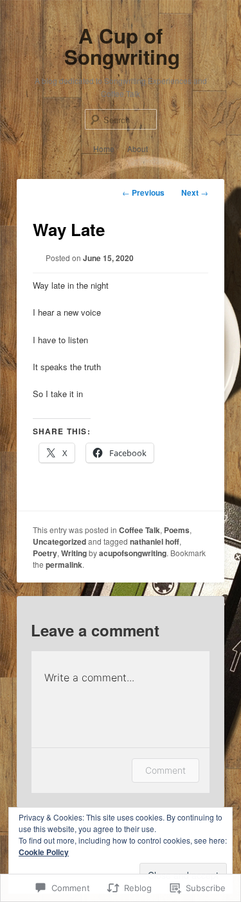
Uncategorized (59, 541)
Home (103, 148)
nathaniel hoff (154, 541)
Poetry (45, 553)
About (137, 148)
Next (194, 192)
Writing (74, 553)
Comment (165, 770)
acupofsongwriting (132, 553)
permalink (64, 564)
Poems (177, 530)
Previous (143, 192)
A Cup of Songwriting (122, 46)
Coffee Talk (139, 530)
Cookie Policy (44, 852)
